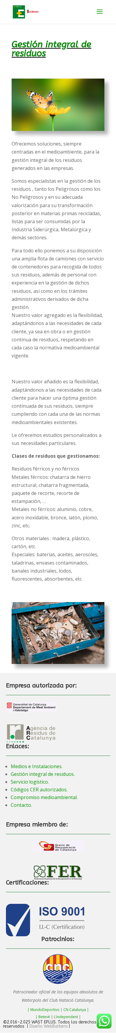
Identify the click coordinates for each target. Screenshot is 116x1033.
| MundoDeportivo (43, 1009)
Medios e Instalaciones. (36, 766)
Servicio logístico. (30, 782)
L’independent (66, 1016)
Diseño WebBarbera (48, 1026)
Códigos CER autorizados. (39, 789)
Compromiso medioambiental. (44, 797)
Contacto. (21, 805)
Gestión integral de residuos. (43, 774)
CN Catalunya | (76, 1009)
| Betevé (42, 1016)
